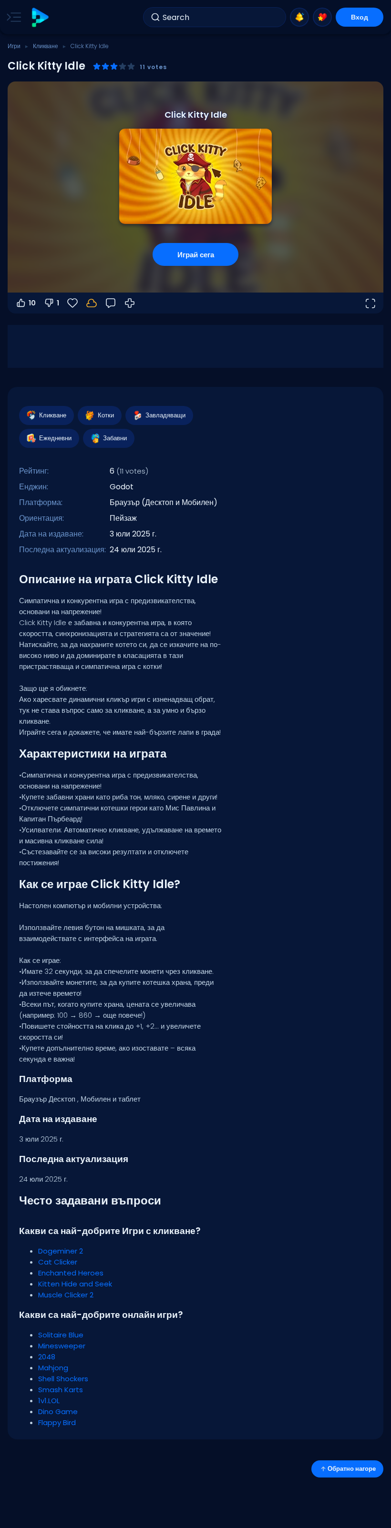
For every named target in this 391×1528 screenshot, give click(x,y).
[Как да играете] (129, 303)
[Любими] (322, 17)
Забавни (115, 438)
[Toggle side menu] (12, 17)
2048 (46, 1357)
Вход (359, 17)
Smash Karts (60, 1390)
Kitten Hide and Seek (75, 1284)
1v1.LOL (49, 1401)
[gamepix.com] (40, 17)
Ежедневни (55, 438)
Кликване (45, 46)
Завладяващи (165, 415)
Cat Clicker (57, 1262)
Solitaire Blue (60, 1335)
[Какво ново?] (299, 17)
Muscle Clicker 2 (65, 1295)
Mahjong (53, 1368)
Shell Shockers (63, 1379)
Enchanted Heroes (70, 1273)
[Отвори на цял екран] (370, 303)
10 (32, 303)
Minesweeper (61, 1346)
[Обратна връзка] (110, 303)
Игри (14, 46)
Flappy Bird (57, 1422)
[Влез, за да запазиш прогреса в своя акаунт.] (91, 303)
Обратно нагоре (352, 1468)
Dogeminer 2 (60, 1251)
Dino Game (58, 1412)
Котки (106, 415)
